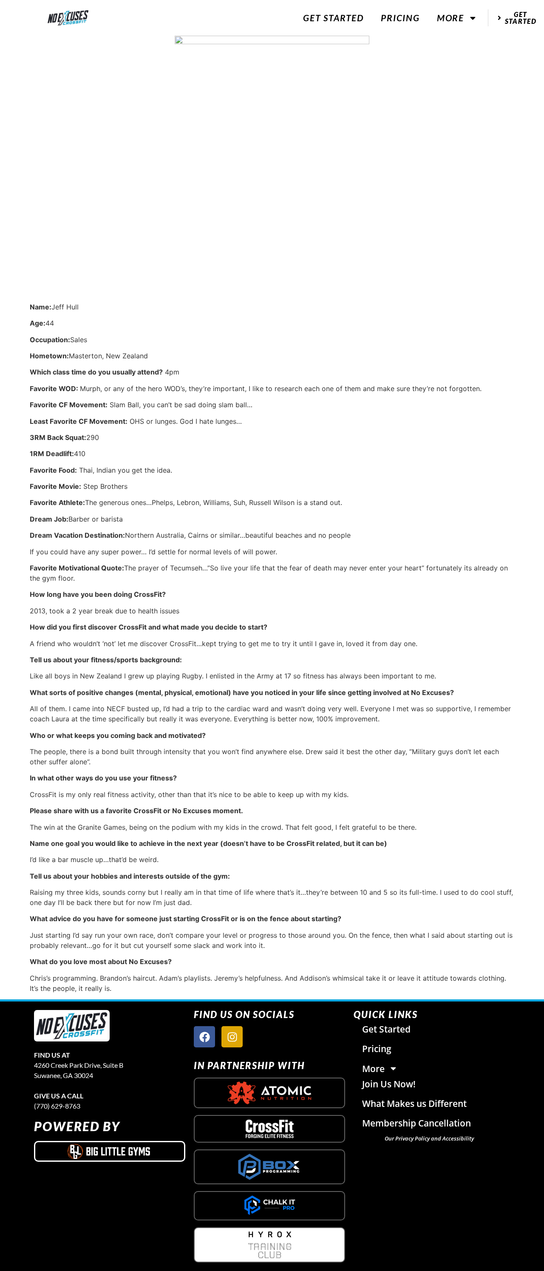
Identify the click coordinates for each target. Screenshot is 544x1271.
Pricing (400, 17)
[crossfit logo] (269, 1128)
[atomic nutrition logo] (269, 1093)
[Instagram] (232, 1036)
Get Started (333, 17)
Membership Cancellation (416, 1123)
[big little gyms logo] (109, 1151)
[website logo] (68, 18)
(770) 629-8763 (57, 1106)
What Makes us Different (414, 1103)
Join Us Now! (389, 1084)
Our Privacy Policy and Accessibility (429, 1138)
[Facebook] (204, 1036)
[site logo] (72, 1025)
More (450, 17)
